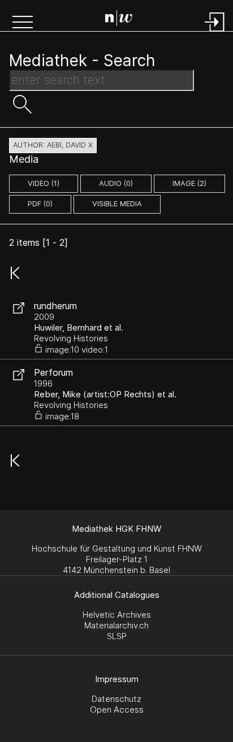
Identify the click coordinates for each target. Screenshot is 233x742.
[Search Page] (118, 20)
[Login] (214, 32)
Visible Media (117, 203)
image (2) (189, 183)
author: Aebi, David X (53, 145)
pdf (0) (40, 203)
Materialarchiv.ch (116, 625)
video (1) (43, 183)
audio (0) (116, 183)
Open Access (117, 709)
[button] (22, 23)
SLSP (117, 636)
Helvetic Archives (117, 614)
